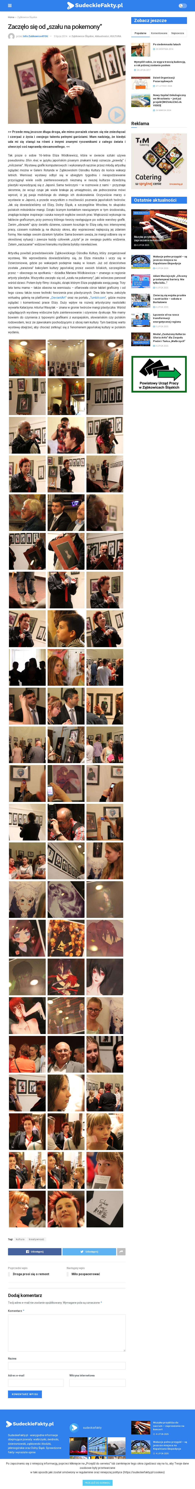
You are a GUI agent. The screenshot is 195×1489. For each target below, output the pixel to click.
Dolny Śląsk (138, 283)
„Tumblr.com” (97, 297)
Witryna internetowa (82, 1375)
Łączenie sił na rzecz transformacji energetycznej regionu (167, 318)
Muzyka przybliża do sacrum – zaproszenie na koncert (168, 1426)
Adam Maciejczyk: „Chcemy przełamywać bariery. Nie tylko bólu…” (170, 279)
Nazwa (12, 1358)
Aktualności (102, 36)
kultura (20, 1239)
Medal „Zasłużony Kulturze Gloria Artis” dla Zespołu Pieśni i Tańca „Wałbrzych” (169, 337)
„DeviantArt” (59, 297)
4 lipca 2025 (142, 245)
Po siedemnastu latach (167, 44)
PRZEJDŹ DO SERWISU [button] (97, 1482)
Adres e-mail (16, 1375)
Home (11, 17)
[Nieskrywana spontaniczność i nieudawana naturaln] (78, 1446)
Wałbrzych (141, 213)
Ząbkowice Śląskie (27, 17)
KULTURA (115, 36)
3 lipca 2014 (60, 36)
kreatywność (36, 1239)
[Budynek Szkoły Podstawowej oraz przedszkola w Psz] (97, 1446)
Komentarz (16, 1311)
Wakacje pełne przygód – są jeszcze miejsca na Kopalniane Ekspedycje (170, 260)
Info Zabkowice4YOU (35, 36)
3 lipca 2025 (161, 326)
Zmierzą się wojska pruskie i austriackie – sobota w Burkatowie (169, 299)
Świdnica (140, 304)
